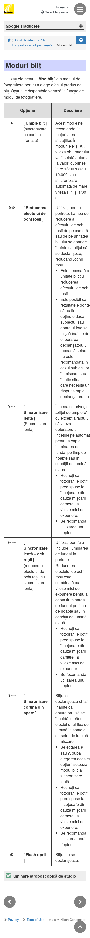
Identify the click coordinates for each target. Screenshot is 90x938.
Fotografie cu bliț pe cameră (32, 45)
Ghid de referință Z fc (30, 40)
